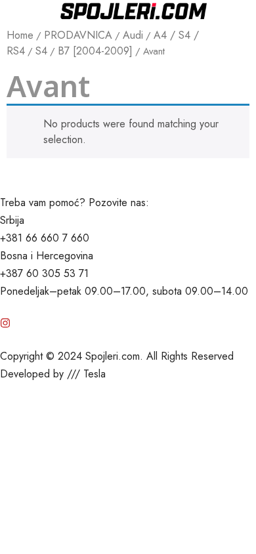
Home (20, 35)
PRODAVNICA (78, 35)
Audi (133, 35)
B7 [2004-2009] (95, 50)
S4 (41, 50)
